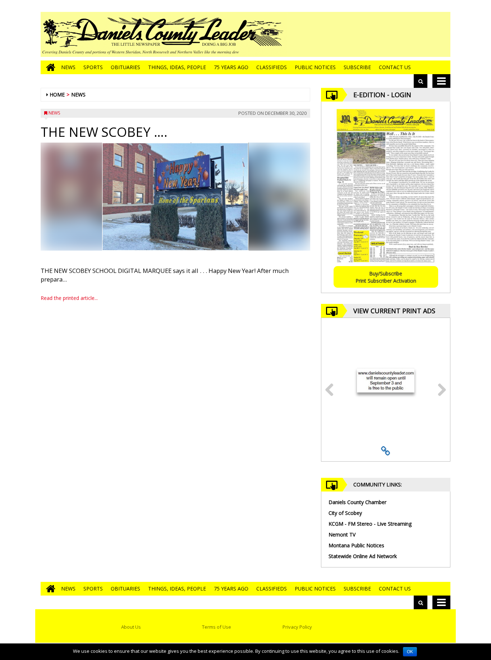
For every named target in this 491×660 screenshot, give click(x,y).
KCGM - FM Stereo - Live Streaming (370, 523)
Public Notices (315, 67)
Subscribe (357, 67)
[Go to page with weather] (396, 34)
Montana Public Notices (356, 545)
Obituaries (125, 67)
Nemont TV (342, 534)
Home (57, 94)
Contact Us (395, 67)
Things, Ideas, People (177, 67)
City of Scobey (345, 512)
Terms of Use (216, 627)
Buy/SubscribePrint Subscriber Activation (385, 277)
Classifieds (271, 67)
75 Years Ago (231, 67)
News (68, 67)
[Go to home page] (49, 67)
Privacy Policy (297, 627)
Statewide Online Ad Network (363, 556)
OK (410, 651)
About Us (131, 627)
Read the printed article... (69, 298)
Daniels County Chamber (357, 502)
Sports (93, 67)
